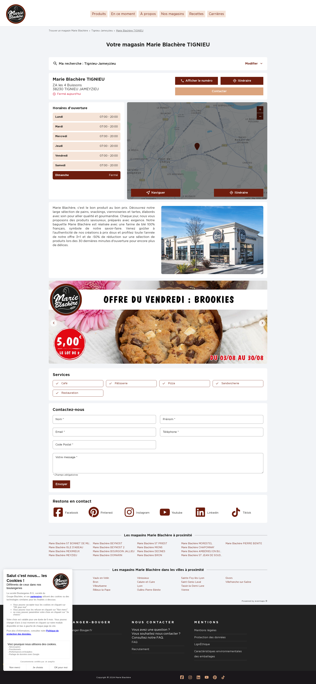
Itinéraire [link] (244, 80)
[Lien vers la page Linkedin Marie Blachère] (198, 677)
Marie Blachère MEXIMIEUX (64, 551)
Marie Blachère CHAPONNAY (197, 547)
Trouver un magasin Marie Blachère (68, 31)
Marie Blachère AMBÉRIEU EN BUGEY (203, 551)
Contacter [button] (219, 91)
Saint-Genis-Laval (191, 582)
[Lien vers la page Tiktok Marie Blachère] (223, 677)
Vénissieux (143, 578)
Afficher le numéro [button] (198, 80)
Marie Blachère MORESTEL (196, 543)
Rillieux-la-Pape (101, 590)
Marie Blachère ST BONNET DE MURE (70, 543)
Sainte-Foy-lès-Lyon (192, 578)
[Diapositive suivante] (262, 323)
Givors (229, 578)
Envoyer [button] (61, 484)
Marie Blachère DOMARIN (107, 555)
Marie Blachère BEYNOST (107, 543)
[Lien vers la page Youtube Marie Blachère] (206, 677)
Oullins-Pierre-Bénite (149, 590)
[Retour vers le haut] (303, 665)
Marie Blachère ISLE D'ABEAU (66, 547)
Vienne (185, 590)
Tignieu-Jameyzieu (102, 31)
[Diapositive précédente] (53, 323)
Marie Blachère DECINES (151, 551)
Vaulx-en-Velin (101, 578)
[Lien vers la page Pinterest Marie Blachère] (215, 677)
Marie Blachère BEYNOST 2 (108, 547)
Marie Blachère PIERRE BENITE (243, 543)
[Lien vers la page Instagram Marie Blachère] (190, 677)
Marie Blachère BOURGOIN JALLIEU (113, 551)
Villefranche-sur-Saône (238, 582)
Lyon (140, 586)
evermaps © (261, 601)
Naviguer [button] (158, 192)
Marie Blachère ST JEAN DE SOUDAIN (203, 555)
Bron (95, 582)
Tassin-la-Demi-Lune (192, 586)
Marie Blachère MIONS (149, 547)
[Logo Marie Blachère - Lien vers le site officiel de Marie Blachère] (16, 14)
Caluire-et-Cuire (146, 582)
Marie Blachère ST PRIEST (152, 543)
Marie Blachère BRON (149, 555)
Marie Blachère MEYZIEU (63, 555)
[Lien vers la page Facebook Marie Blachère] (182, 677)
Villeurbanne (100, 586)
